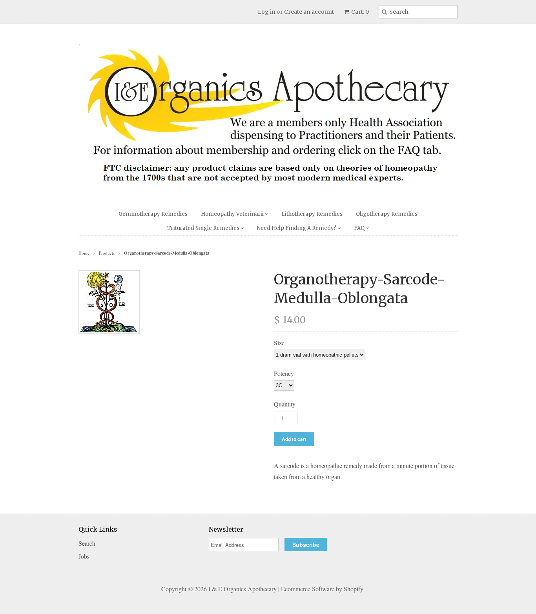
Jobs (83, 556)
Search (86, 543)
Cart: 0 (359, 11)
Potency (284, 373)
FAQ (360, 228)
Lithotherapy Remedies (312, 214)
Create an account (309, 11)
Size (279, 343)
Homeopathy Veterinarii (233, 214)
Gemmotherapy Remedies (153, 214)
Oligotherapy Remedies (386, 214)
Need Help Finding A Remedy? (297, 228)
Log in (266, 11)
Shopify (353, 589)
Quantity (284, 404)
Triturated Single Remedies (204, 228)
